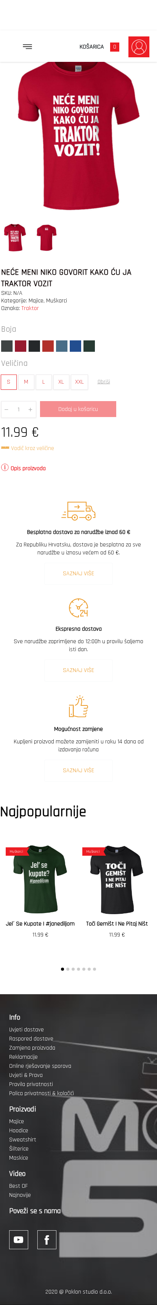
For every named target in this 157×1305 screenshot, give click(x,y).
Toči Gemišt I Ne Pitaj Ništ (117, 924)
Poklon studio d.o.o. (88, 1292)
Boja (8, 329)
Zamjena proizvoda (32, 1048)
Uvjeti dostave (26, 1030)
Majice (36, 301)
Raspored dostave (31, 1039)
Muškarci (56, 301)
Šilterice (19, 1149)
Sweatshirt (22, 1140)
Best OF (18, 1186)
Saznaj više (78, 574)
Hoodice (18, 1131)
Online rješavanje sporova (40, 1066)
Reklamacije (23, 1057)
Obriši (104, 381)
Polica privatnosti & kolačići (41, 1093)
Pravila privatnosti (31, 1084)
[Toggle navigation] (27, 47)
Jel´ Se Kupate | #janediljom (40, 924)
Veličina (14, 363)
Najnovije (20, 1195)
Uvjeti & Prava (26, 1075)
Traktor (30, 308)
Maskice (18, 1158)
